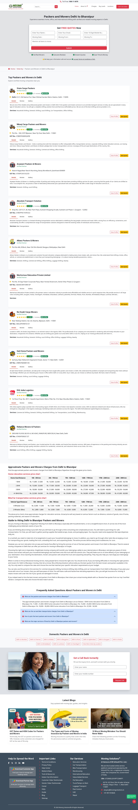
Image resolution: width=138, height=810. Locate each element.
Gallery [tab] (30, 101)
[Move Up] (134, 801)
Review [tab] (22, 101)
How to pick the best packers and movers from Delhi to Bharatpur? (47, 616)
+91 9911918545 (109, 793)
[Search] (56, 6)
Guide (44, 792)
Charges (94, 6)
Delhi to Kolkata (49, 639)
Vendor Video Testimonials (51, 783)
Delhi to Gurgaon (104, 639)
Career (44, 786)
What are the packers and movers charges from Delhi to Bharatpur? (47, 596)
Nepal (75, 795)
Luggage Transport (79, 786)
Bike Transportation (80, 768)
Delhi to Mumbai (21, 639)
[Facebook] (8, 763)
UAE (74, 792)
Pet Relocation (78, 780)
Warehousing (77, 771)
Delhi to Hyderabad (89, 639)
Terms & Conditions (49, 762)
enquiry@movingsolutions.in (114, 790)
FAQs (43, 789)
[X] (12, 763)
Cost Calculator (122, 7)
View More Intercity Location (92, 644)
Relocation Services (79, 762)
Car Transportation (79, 765)
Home (76, 6)
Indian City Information (50, 777)
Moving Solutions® (65, 807)
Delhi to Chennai (35, 639)
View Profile (114, 116)
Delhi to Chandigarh (73, 644)
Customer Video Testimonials (52, 780)
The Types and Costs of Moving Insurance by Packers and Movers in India (69, 732)
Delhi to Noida (117, 639)
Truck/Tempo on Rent (80, 783)
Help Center (46, 768)
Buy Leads (102, 6)
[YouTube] (23, 763)
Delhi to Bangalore (63, 639)
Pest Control (77, 789)
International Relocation (81, 774)
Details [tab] (14, 101)
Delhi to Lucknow (58, 644)
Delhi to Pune (76, 639)
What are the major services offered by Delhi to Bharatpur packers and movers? (51, 621)
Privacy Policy (46, 765)
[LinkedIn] (19, 763)
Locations (110, 6)
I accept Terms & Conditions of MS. (84, 59)
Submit (69, 48)
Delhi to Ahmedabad (43, 644)
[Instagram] (16, 763)
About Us (83, 6)
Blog (43, 795)
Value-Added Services (80, 777)
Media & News (47, 771)
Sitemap (45, 798)
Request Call (119, 680)
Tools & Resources (48, 774)
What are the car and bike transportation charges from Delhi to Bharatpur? (49, 611)
